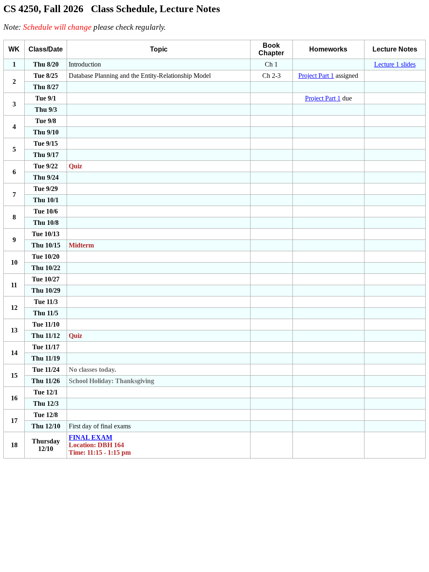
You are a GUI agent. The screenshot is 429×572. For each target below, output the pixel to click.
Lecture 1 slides (395, 64)
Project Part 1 (316, 75)
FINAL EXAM (90, 437)
